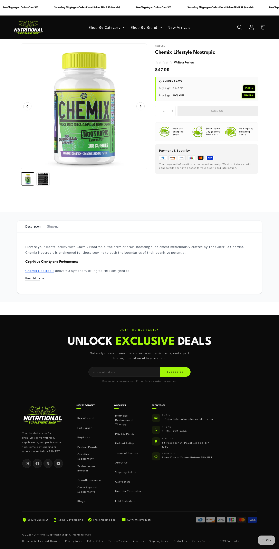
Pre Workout (86, 418)
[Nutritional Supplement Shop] (42, 415)
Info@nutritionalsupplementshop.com (187, 419)
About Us (121, 462)
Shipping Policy (125, 472)
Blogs (81, 501)
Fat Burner (84, 427)
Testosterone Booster (86, 468)
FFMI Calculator (126, 500)
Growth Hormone (89, 480)
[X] (48, 463)
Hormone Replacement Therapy (124, 420)
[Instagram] (26, 463)
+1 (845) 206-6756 (174, 430)
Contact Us (123, 481)
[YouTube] (58, 463)
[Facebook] (37, 463)
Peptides (83, 437)
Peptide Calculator (128, 491)
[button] (107, 27)
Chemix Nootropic (39, 270)
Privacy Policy (125, 433)
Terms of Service (126, 453)
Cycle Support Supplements (87, 489)
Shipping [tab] (52, 226)
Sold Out (218, 110)
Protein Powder (88, 447)
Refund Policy (124, 443)
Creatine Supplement (85, 456)
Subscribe (175, 371)
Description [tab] (32, 226)
